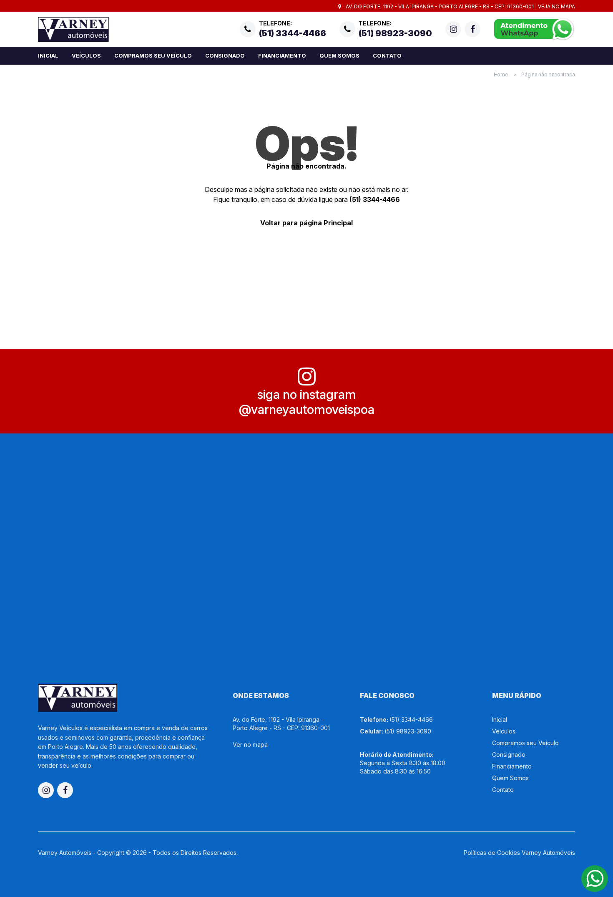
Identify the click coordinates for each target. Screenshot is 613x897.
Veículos (86, 55)
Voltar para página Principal (306, 223)
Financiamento (282, 55)
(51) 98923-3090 (407, 731)
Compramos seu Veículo (153, 55)
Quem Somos (339, 55)
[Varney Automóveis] (73, 29)
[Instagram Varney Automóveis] (453, 29)
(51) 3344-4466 (374, 199)
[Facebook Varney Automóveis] (472, 29)
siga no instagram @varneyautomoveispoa (306, 402)
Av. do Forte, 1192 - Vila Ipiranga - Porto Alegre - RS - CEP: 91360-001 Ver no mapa (281, 732)
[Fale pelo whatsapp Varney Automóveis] (534, 29)
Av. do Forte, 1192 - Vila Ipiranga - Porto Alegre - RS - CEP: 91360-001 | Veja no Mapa (459, 6)
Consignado (225, 55)
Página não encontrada (548, 74)
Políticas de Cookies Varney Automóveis (519, 852)
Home (501, 74)
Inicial (48, 55)
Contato (387, 55)
